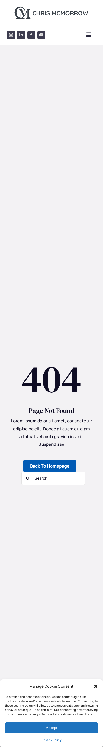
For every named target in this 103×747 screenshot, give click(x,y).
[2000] (52, 7)
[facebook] (31, 35)
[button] (95, 686)
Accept (51, 728)
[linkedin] (21, 35)
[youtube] (41, 35)
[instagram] (11, 35)
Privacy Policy (51, 740)
